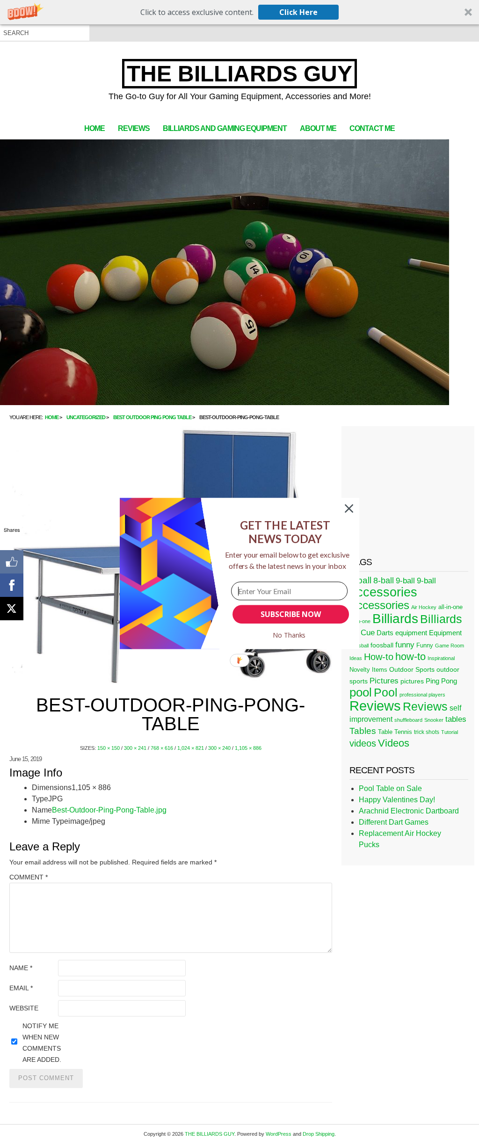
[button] (285, 532)
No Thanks (289, 635)
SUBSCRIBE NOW (290, 614)
